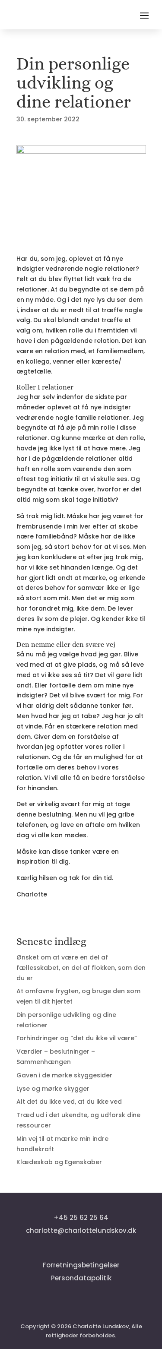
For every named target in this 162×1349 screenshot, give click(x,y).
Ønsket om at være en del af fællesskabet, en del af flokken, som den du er (81, 967)
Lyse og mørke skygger (52, 1088)
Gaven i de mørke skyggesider (64, 1075)
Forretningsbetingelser (81, 1265)
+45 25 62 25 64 (81, 1217)
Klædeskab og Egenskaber (59, 1162)
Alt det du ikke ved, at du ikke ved (69, 1101)
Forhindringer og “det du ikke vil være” (76, 1038)
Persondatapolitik (81, 1277)
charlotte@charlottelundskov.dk (81, 1230)
